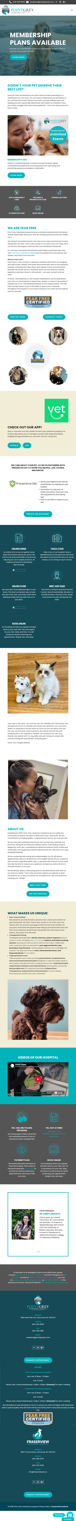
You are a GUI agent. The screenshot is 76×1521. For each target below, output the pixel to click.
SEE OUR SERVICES (38, 894)
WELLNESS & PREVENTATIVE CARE (37, 198)
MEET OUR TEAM (57, 586)
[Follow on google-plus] (64, 2)
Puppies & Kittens (59, 197)
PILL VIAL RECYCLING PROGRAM (22, 1129)
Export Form (54, 1136)
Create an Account (37, 514)
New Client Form (54, 1131)
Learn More (18, 57)
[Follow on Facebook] (56, 2)
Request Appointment (38, 1360)
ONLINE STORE (19, 586)
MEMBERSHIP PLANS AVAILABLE (38, 39)
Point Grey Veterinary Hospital (24, 253)
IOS (27, 445)
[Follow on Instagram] (60, 2)
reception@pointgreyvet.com (42, 2)
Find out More (17, 317)
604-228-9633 (19, 2)
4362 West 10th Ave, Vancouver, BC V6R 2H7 (38, 1317)
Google (14, 445)
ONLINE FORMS (19, 548)
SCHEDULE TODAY (54, 317)
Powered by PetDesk (59, 1506)
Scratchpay (29, 1168)
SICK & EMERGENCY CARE (17, 198)
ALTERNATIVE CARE (17, 213)
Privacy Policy (44, 1506)
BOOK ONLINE (38, 213)
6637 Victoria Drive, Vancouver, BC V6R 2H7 (38, 1452)
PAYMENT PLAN (21, 1160)
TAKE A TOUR (57, 548)
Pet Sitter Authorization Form (54, 1134)
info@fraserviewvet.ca (38, 1472)
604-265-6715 (38, 1459)
